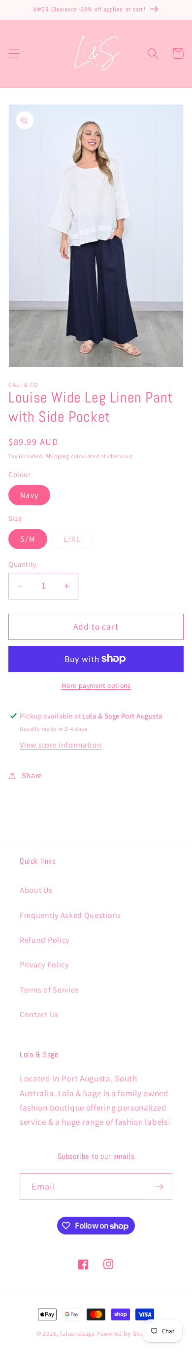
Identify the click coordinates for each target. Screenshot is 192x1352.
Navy (29, 495)
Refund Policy (44, 940)
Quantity (22, 564)
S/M (27, 539)
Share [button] (32, 775)
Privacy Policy (44, 964)
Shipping (57, 456)
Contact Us (39, 1014)
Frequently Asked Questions (70, 915)
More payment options (96, 685)
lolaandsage (77, 1333)
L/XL (78, 541)
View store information (60, 745)
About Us (36, 890)
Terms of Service (49, 990)
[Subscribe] (159, 1186)
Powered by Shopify (126, 1333)
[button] (14, 53)
